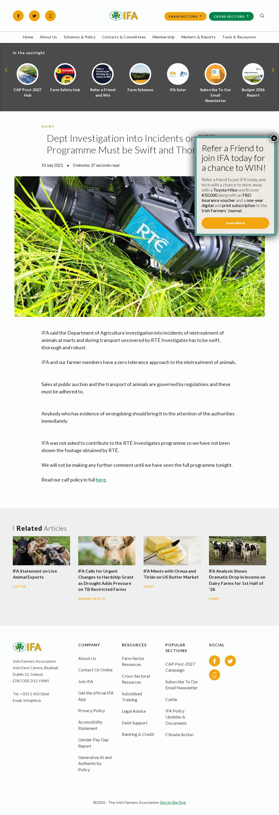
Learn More (235, 223)
